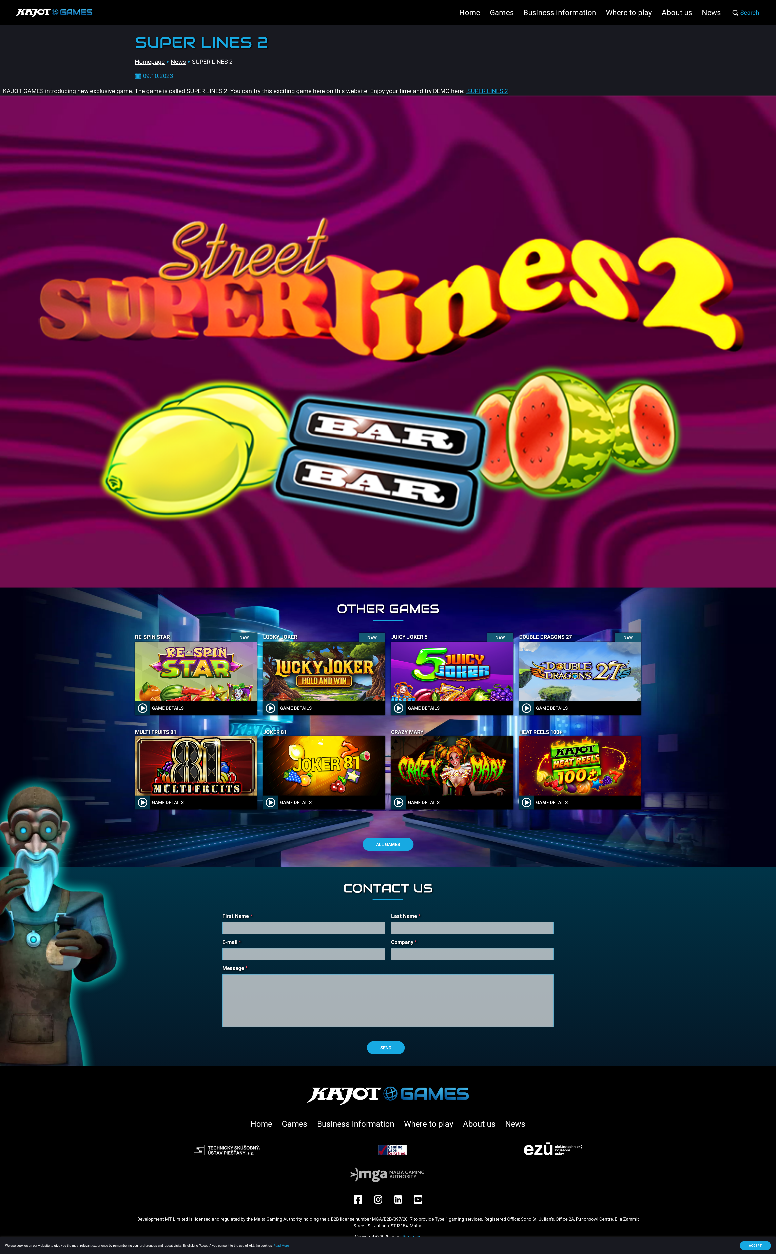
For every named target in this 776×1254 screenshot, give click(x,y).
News (711, 12)
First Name (237, 916)
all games (388, 844)
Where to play (629, 12)
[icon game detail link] (142, 708)
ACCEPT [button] (755, 1246)
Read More (281, 1246)
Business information (559, 12)
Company (404, 942)
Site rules (412, 1236)
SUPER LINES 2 (487, 91)
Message (235, 968)
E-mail (231, 942)
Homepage (150, 61)
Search (749, 12)
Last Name (406, 916)
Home (469, 12)
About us (677, 12)
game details (167, 708)
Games (502, 12)
